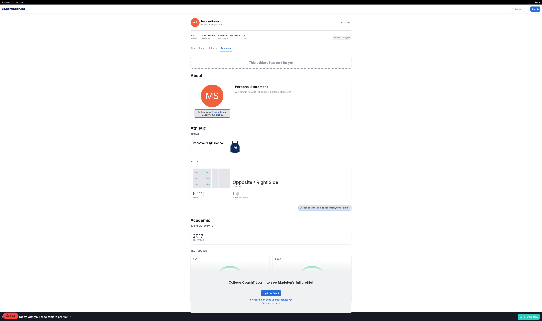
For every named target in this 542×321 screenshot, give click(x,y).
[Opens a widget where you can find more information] (10, 316)
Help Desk (23, 2)
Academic (226, 48)
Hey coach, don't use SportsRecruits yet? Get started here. (271, 301)
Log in (216, 112)
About (202, 48)
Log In (537, 2)
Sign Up (535, 9)
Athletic (213, 48)
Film (193, 48)
